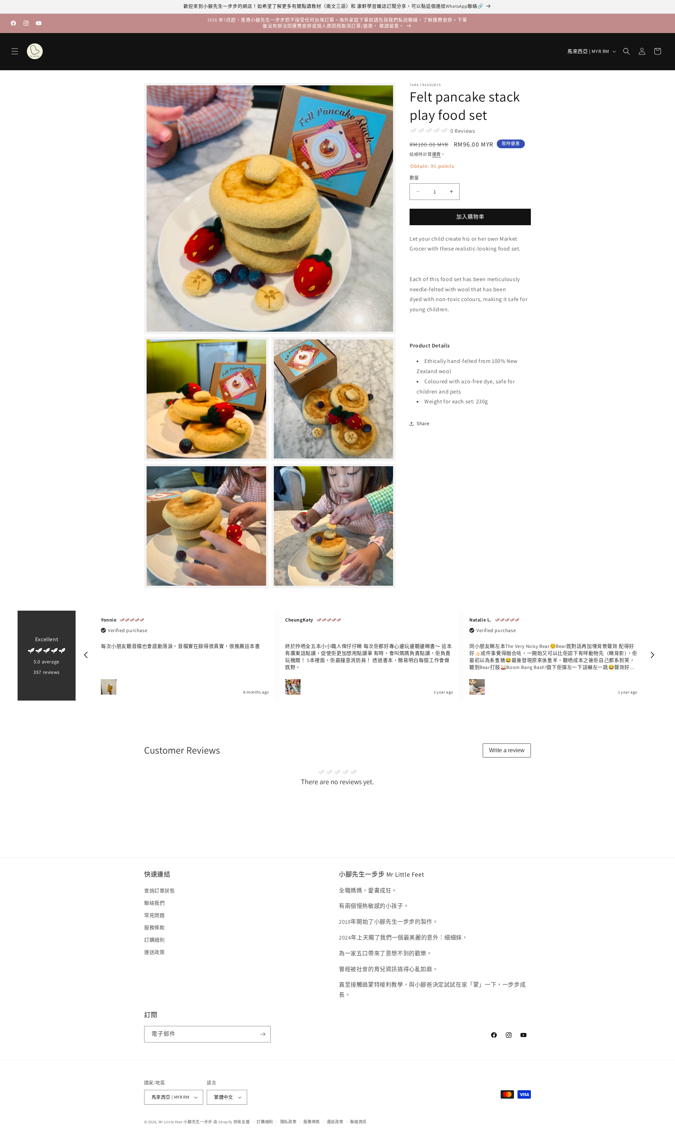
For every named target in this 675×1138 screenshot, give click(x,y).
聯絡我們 (154, 903)
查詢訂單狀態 (159, 890)
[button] (14, 51)
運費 (436, 154)
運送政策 (154, 952)
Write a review (507, 750)
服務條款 (154, 927)
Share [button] (423, 423)
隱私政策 (288, 1121)
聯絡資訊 (358, 1121)
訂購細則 (154, 940)
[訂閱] (262, 1034)
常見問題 (154, 915)
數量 (414, 178)
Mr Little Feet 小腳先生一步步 (185, 1121)
